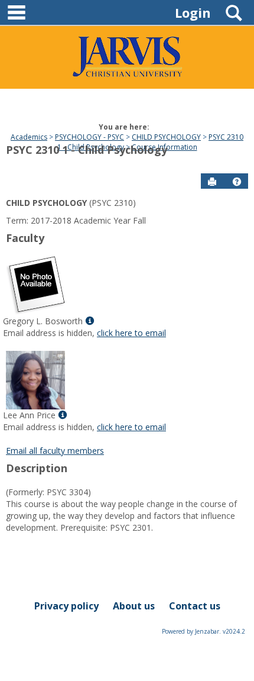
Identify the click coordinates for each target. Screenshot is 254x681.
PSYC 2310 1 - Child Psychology (86, 150)
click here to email (131, 332)
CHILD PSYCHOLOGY (166, 137)
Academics (29, 137)
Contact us (194, 605)
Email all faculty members (55, 450)
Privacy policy (66, 605)
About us (134, 605)
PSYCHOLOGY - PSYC (89, 137)
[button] (237, 181)
